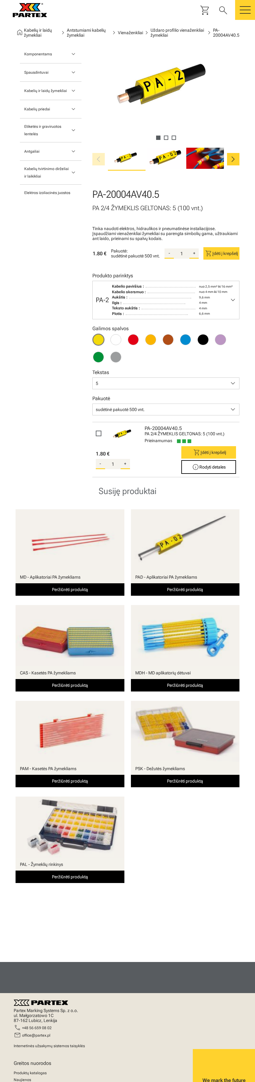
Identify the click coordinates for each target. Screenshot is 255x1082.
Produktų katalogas (30, 1073)
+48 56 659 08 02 (37, 1028)
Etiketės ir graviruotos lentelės (42, 130)
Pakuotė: (119, 250)
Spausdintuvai (36, 72)
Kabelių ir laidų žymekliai (45, 91)
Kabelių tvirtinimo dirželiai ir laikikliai (46, 172)
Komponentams (38, 54)
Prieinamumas (158, 440)
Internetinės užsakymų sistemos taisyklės (49, 1046)
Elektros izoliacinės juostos (47, 193)
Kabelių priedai (37, 109)
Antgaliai (31, 151)
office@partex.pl (36, 1035)
